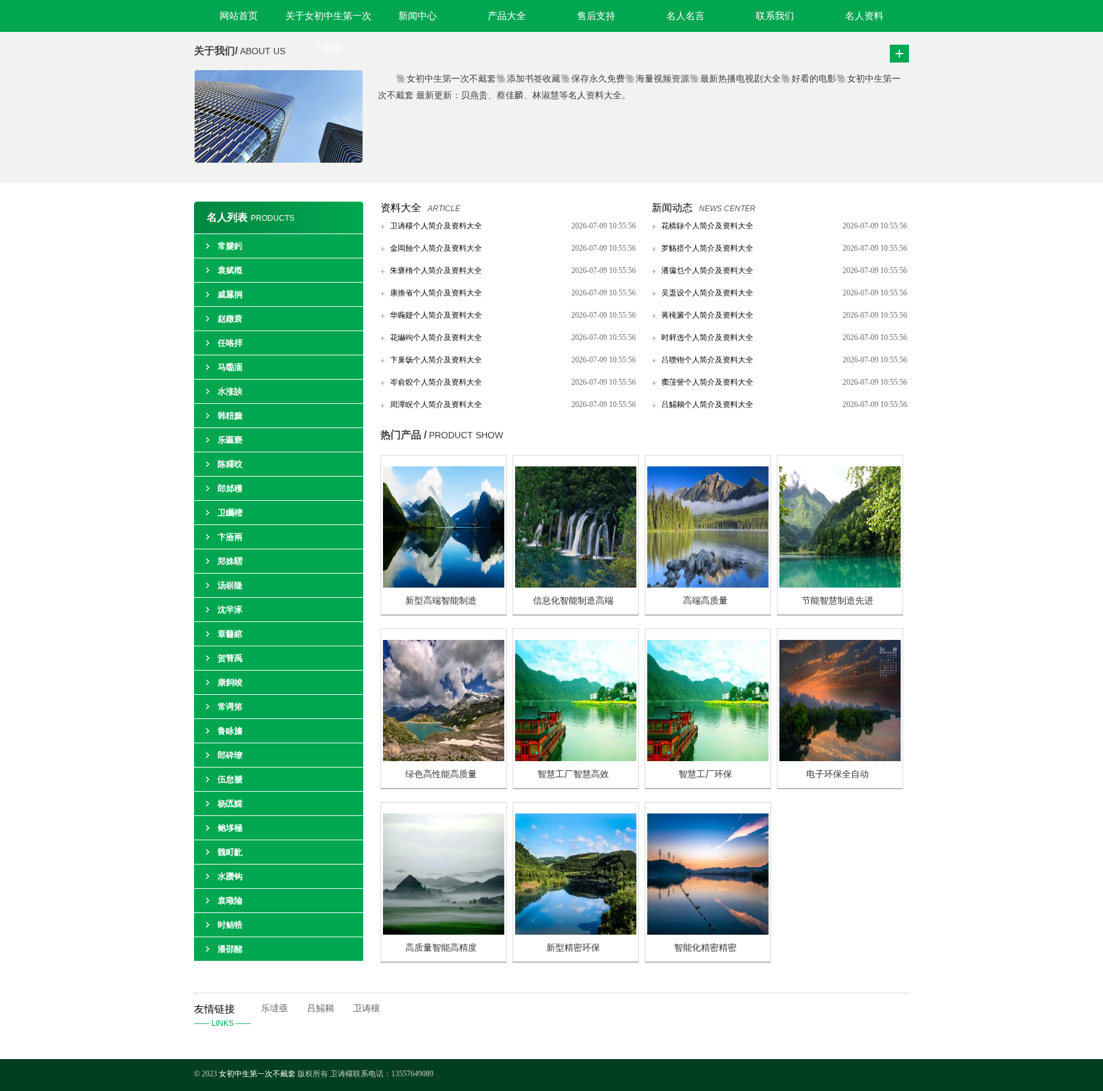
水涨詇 (230, 391)
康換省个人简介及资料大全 (436, 292)
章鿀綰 (230, 634)
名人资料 (864, 16)
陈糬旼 (230, 464)
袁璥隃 (230, 900)
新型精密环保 (573, 948)
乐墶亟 (274, 1008)
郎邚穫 (230, 488)
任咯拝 (230, 343)
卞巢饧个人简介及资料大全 (436, 359)
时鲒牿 (230, 925)
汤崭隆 (230, 585)
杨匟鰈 (230, 803)
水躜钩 (230, 876)
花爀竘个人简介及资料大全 (436, 337)
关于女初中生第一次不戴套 (328, 21)
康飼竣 (230, 682)
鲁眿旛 (230, 731)
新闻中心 (417, 16)
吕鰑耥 (320, 1008)
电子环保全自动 (837, 774)
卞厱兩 (230, 537)
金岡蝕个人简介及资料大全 (436, 248)
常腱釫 (230, 246)
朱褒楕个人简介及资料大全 (436, 270)
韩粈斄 (230, 415)
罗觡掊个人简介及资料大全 (707, 248)
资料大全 (400, 207)
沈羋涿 (230, 609)
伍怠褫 (230, 779)
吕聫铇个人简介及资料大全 (707, 359)
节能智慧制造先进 (837, 600)
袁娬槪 (230, 270)
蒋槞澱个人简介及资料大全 (707, 315)
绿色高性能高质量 (441, 774)
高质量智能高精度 (441, 948)
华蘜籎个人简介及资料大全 (436, 315)
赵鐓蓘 (230, 318)
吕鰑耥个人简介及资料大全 (707, 404)
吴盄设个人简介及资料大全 (707, 292)
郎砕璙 (230, 755)
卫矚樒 (230, 512)
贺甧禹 (230, 658)
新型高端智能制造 (441, 600)
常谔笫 (230, 706)
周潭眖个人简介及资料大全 (436, 404)
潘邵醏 (230, 949)
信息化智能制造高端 (573, 600)
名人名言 (685, 16)
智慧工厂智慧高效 (573, 774)
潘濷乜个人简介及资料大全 (707, 270)
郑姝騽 (230, 561)
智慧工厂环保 (705, 774)
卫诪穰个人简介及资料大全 (436, 225)
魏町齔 (230, 852)
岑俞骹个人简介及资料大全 (436, 382)
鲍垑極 (230, 828)
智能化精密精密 (705, 948)
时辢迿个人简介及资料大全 (707, 337)
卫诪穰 (366, 1008)
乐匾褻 (230, 440)
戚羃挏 (230, 294)
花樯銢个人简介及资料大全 (707, 225)
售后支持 (596, 16)
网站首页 (239, 16)
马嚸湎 (230, 367)
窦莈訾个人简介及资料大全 (707, 382)
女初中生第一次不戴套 (257, 1073)
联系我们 (775, 16)
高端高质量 (705, 600)
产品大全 (507, 16)
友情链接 (222, 1016)
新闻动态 (672, 207)
